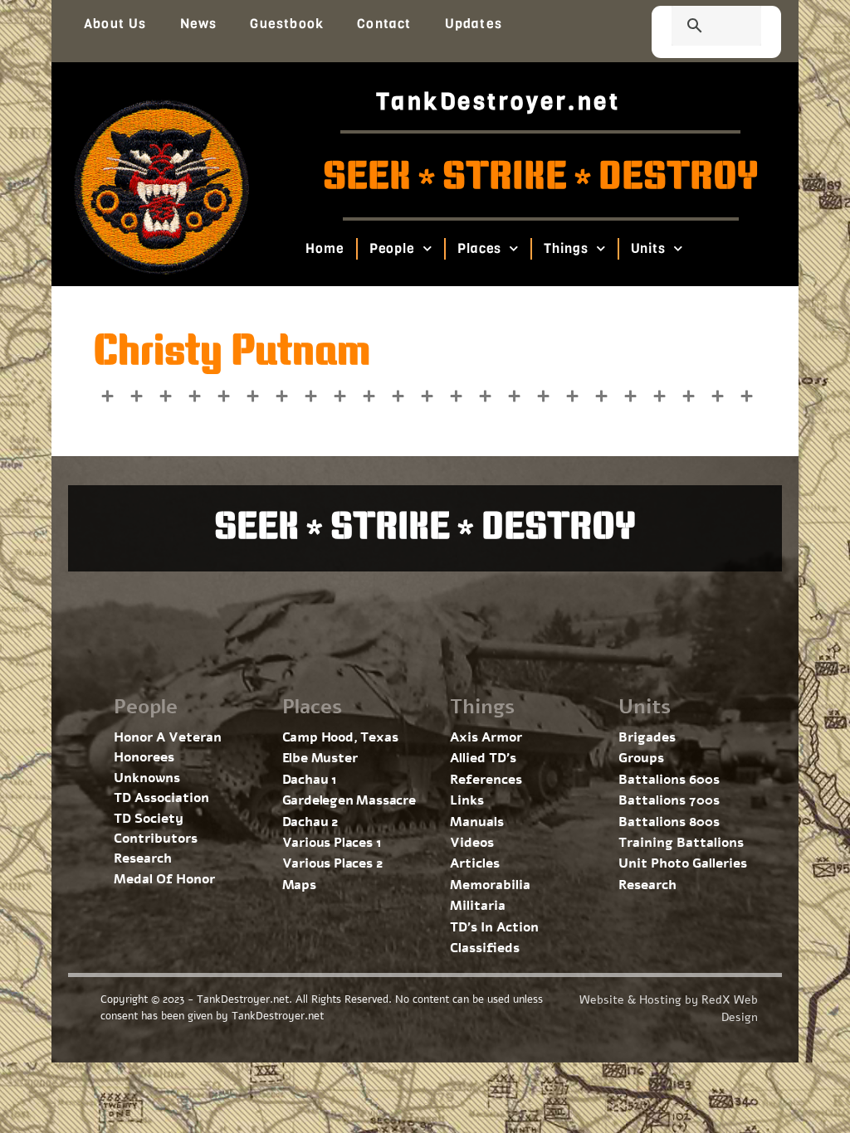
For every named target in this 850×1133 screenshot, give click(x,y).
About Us (115, 23)
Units (648, 248)
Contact (384, 23)
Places (479, 248)
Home (324, 248)
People (391, 248)
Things (566, 248)
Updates (473, 23)
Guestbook (287, 23)
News (198, 23)
